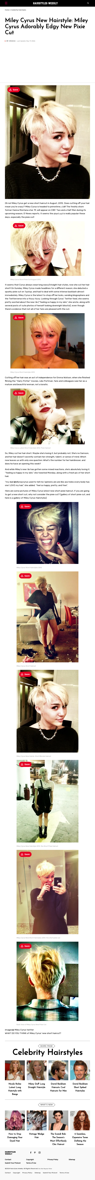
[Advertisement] (47, 60)
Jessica (12, 41)
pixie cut (29, 217)
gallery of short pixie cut (73, 494)
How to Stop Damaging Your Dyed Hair (14, 1137)
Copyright (30, 1159)
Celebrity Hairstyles (18, 10)
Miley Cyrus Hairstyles (35, 498)
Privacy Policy (53, 1159)
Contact (8, 1159)
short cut (58, 213)
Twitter (28, 291)
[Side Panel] (7, 3)
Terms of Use (31, 1163)
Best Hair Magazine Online (45, 1168)
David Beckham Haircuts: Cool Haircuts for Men (58, 1087)
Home (7, 10)
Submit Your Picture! (13, 1163)
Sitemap (72, 1159)
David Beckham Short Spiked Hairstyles (80, 1087)
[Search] (88, 3)
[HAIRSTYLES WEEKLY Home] (17, 1153)
